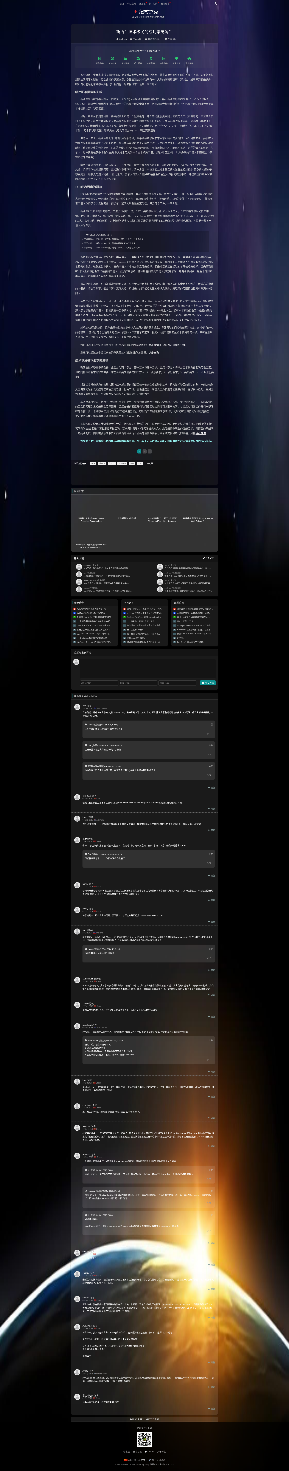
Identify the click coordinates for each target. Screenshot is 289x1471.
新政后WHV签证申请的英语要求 (91, 613)
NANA (90, 949)
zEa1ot (85, 1297)
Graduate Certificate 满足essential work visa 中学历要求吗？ (152, 617)
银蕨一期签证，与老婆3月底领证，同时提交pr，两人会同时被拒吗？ (156, 609)
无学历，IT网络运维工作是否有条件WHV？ (146, 613)
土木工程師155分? (135, 630)
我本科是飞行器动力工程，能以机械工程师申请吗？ (149, 634)
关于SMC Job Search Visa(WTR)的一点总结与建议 (98, 634)
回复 (212, 787)
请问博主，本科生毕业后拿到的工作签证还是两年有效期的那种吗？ (156, 625)
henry (85, 884)
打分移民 (100, 63)
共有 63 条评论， (144, 1419)
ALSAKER (87, 1326)
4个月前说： (109, 581)
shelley (85, 1273)
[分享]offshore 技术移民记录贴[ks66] (92, 638)
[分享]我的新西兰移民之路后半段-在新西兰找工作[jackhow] (102, 621)
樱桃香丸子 (87, 1395)
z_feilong (86, 1105)
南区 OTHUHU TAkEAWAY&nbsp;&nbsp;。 (195, 634)
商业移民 (164, 63)
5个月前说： (109, 589)
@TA (209, 733)
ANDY (85, 1371)
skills (132, 464)
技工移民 (138, 63)
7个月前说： (188, 566)
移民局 (102, 464)
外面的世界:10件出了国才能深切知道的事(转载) (97, 617)
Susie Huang (88, 979)
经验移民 (125, 63)
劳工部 (111, 464)
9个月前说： (189, 589)
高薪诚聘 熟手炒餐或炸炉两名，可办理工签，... (197, 609)
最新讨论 (79, 558)
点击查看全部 (152, 1419)
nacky (85, 908)
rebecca (86, 1154)
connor (85, 1251)
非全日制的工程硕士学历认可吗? (141, 621)
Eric (84, 705)
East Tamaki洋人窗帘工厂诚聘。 (191, 642)
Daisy (85, 1003)
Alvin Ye (86, 1126)
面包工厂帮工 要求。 (186, 621)
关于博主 (161, 1452)
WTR (93, 464)
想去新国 (86, 796)
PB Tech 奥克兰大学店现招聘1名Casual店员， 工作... (199, 617)
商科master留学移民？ (136, 638)
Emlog (147, 1464)
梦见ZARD (93, 766)
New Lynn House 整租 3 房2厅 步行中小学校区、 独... (199, 625)
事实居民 (189, 63)
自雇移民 (151, 63)
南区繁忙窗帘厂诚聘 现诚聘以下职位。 (194, 613)
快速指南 (131, 3)
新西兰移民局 (158, 1460)
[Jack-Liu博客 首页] (144, 11)
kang (84, 817)
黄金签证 (176, 63)
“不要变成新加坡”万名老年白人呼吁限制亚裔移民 (98, 625)
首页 (122, 3)
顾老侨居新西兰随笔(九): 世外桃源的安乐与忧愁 (97, 630)
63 (173, 39)
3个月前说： (107, 574)
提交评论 (209, 683)
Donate (151, 1452)
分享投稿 (137, 1452)
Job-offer (122, 464)
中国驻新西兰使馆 (136, 1460)
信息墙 (126, 1452)
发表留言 (209, 558)
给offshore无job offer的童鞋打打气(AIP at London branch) (101, 642)
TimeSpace (93, 1040)
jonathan (86, 1025)
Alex (84, 930)
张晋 (84, 839)
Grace (91, 724)
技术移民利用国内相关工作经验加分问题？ (145, 642)
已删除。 (181, 638)
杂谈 (140, 464)
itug (84, 1080)
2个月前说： (109, 566)
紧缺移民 (113, 63)
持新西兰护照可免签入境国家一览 (91, 609)
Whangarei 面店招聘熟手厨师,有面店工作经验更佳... (199, 630)
